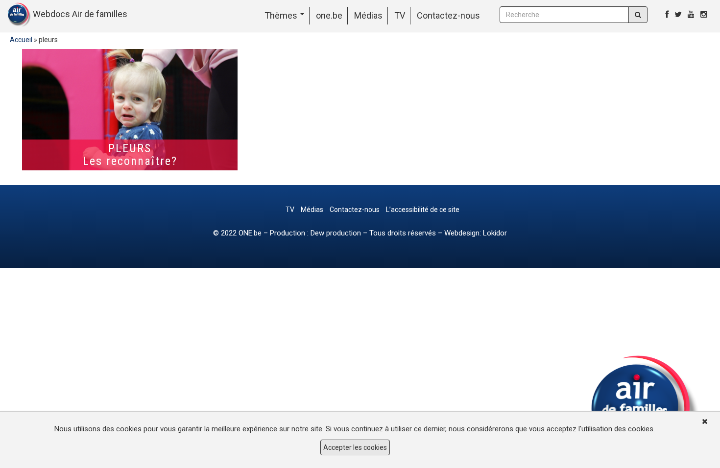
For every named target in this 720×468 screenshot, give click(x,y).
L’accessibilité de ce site (422, 209)
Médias (368, 15)
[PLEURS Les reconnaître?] (130, 109)
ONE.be (250, 233)
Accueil (21, 40)
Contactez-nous (448, 15)
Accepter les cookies (355, 447)
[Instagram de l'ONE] (703, 14)
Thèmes (281, 15)
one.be (329, 15)
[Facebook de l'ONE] (667, 14)
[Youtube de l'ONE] (691, 14)
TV (399, 15)
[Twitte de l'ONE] (678, 14)
